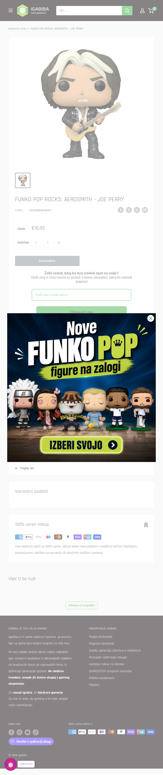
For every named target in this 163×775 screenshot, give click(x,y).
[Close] (151, 318)
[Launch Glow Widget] (10, 764)
